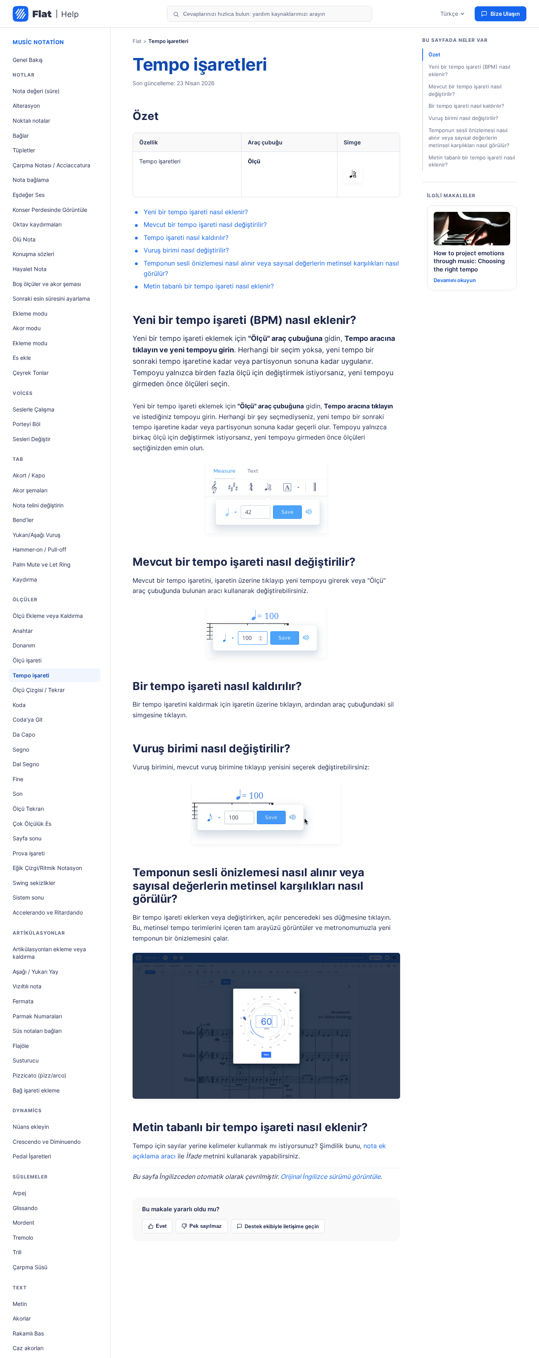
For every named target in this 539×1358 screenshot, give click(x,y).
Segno (21, 749)
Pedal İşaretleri (32, 1156)
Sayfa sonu (27, 838)
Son (17, 793)
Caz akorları (28, 1348)
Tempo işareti (31, 675)
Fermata (23, 1001)
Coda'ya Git (28, 719)
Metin (20, 1303)
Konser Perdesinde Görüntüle (50, 209)
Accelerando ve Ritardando (48, 912)
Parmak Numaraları (37, 1016)
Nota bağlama (31, 179)
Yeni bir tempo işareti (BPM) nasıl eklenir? (244, 320)
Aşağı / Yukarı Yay (35, 971)
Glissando (25, 1208)
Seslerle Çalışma (33, 409)
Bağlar (21, 135)
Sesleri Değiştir (32, 439)
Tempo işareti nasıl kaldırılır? (186, 237)
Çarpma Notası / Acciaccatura (51, 165)
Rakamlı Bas (28, 1333)
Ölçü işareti (27, 660)
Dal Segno (26, 764)
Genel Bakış (28, 59)
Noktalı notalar (31, 120)
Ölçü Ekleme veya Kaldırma (48, 615)
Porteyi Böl (26, 424)
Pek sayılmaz (205, 1226)
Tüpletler (24, 150)
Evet (161, 1226)
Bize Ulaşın (505, 13)
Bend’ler (23, 519)
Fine (18, 779)
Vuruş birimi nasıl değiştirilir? (186, 250)
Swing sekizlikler (34, 882)
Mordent (23, 1222)
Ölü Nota (24, 239)
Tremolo (23, 1237)
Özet (145, 116)
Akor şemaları (30, 490)
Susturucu (26, 1060)
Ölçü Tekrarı (28, 808)
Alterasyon (26, 105)
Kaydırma (25, 579)
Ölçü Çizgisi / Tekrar (39, 689)
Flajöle (21, 1045)
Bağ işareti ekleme (36, 1090)
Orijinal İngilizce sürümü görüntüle (330, 1176)
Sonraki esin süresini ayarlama (51, 298)
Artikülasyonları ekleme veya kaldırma (49, 953)
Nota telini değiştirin (38, 505)
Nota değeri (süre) (36, 91)
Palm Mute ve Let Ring (42, 564)
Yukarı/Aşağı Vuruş (36, 534)
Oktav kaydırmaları (37, 224)
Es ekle (22, 357)
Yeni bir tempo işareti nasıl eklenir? (196, 212)
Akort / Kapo (29, 475)
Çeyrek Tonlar (31, 372)
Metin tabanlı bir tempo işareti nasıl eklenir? (209, 286)
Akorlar (22, 1318)
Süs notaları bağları (37, 1030)
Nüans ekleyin (31, 1126)
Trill (17, 1252)
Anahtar (23, 630)
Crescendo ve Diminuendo (46, 1141)
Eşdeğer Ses (29, 194)
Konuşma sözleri (33, 254)
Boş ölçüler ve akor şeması (47, 284)
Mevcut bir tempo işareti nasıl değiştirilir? (205, 224)
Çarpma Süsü (30, 1267)
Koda (19, 704)
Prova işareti (29, 853)
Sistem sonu (28, 897)
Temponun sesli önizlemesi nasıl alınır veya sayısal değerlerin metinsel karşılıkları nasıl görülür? (248, 885)
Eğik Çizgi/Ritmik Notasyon (47, 867)
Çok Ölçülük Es (32, 823)
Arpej (19, 1193)
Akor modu (27, 328)
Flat (137, 41)
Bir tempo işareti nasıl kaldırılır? (217, 686)
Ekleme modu (30, 313)
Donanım (24, 645)
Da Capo (24, 734)
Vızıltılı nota (27, 986)
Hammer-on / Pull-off (39, 549)
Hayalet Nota (30, 269)
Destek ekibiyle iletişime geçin (282, 1226)
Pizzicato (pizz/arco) (39, 1075)
